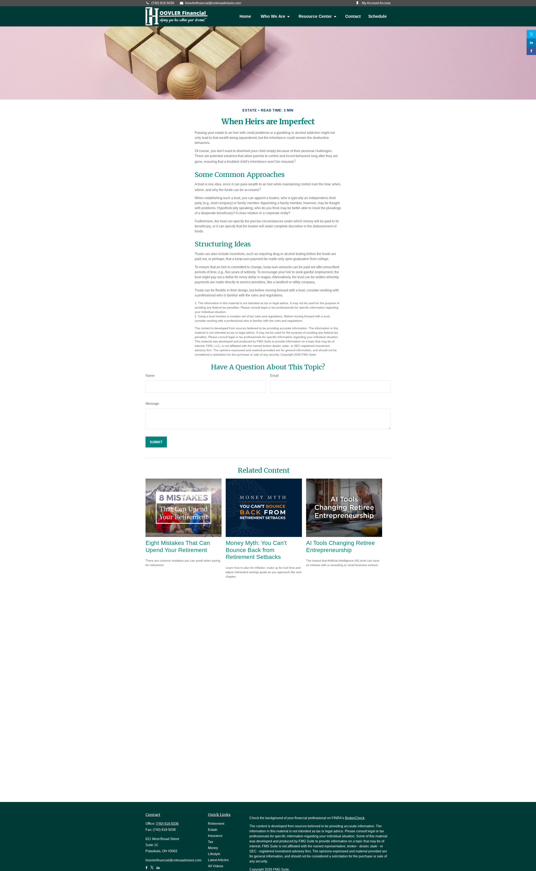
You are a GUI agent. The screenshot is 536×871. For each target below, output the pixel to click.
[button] (245, 16)
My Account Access (375, 3)
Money (213, 848)
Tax (210, 842)
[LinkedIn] (531, 42)
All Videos (215, 866)
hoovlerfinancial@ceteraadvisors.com (213, 3)
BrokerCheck (355, 818)
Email (274, 375)
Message (152, 403)
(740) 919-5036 (162, 3)
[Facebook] (531, 51)
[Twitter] (531, 34)
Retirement (216, 823)
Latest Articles (218, 860)
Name (150, 375)
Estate (212, 829)
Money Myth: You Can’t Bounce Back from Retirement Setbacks (256, 550)
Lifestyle (214, 854)
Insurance (215, 836)
